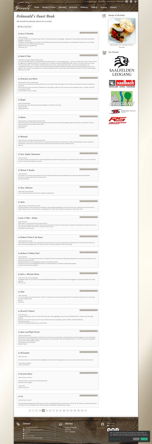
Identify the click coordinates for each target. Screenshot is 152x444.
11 (67, 411)
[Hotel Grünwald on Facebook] (127, 1)
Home (36, 7)
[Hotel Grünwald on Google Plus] (131, 1)
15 (82, 411)
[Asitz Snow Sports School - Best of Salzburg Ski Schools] (121, 111)
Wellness (84, 7)
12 (71, 411)
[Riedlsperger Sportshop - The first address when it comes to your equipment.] (121, 120)
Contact (113, 7)
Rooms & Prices (49, 7)
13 (75, 411)
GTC (26, 434)
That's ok (144, 439)
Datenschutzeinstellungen (33, 438)
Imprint (27, 432)
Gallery (94, 7)
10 (64, 411)
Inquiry (103, 7)
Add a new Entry (25, 27)
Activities (73, 7)
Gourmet (62, 7)
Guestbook (102, 1)
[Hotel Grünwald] (23, 6)
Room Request (111, 1)
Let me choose (115, 439)
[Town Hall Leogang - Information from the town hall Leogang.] (121, 99)
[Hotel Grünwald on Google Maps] (135, 1)
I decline (136, 439)
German (120, 1)
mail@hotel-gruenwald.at (34, 429)
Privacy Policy (29, 436)
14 (78, 411)
